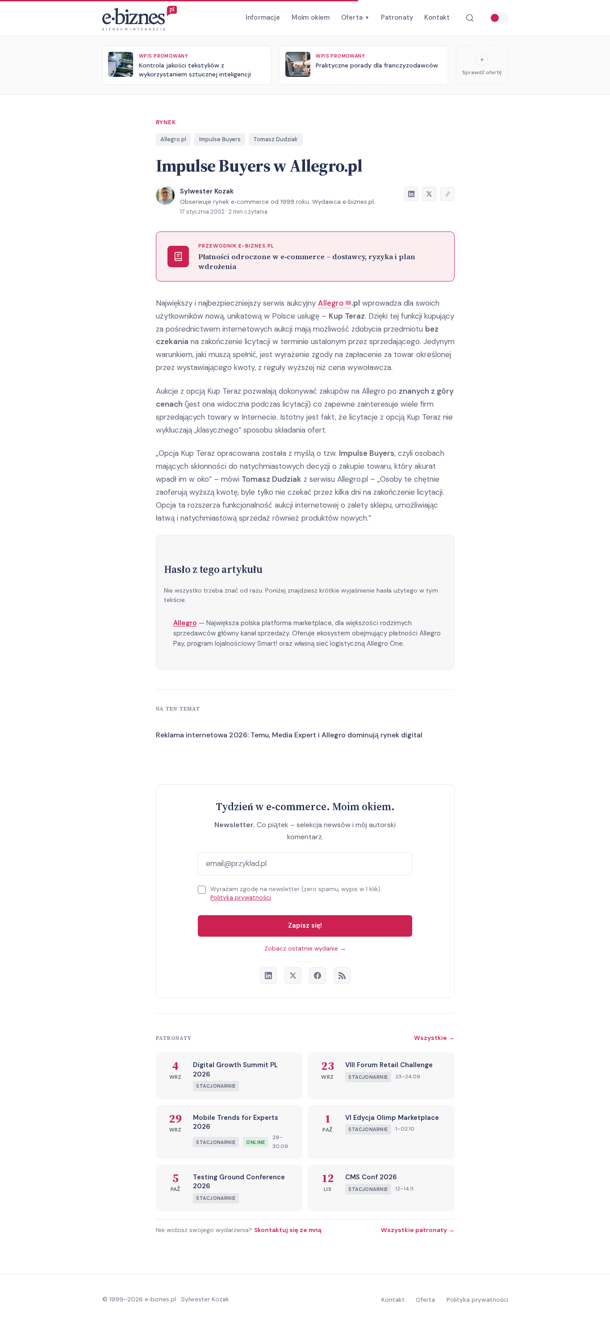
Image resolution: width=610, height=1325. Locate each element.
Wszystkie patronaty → (418, 1230)
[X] (292, 975)
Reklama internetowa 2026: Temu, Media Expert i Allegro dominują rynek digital (289, 735)
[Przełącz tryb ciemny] (498, 18)
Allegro (185, 622)
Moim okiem (311, 17)
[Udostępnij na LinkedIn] (411, 194)
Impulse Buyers (220, 139)
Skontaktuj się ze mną (288, 1230)
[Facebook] (317, 975)
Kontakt (437, 17)
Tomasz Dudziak (275, 139)
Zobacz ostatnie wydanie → (305, 948)
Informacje (263, 17)
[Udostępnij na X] (429, 194)
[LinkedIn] (268, 975)
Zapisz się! (305, 925)
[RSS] (342, 975)
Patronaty (397, 17)
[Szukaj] (469, 18)
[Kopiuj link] (447, 194)
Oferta (355, 17)
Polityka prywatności (240, 897)
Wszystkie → (434, 1038)
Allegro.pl (173, 139)
